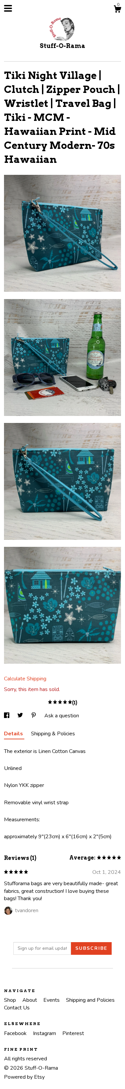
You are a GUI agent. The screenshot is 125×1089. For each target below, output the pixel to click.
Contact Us (17, 1007)
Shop (10, 1000)
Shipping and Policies (90, 1000)
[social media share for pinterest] (34, 715)
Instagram (45, 1033)
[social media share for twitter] (20, 715)
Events (52, 1000)
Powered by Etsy (24, 1077)
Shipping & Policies (53, 733)
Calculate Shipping (25, 678)
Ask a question (61, 715)
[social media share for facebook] (7, 715)
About (30, 1000)
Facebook (16, 1033)
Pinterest (73, 1033)
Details (14, 733)
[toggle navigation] (8, 8)
